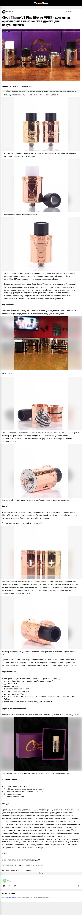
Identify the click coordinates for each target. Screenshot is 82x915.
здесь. (40, 865)
